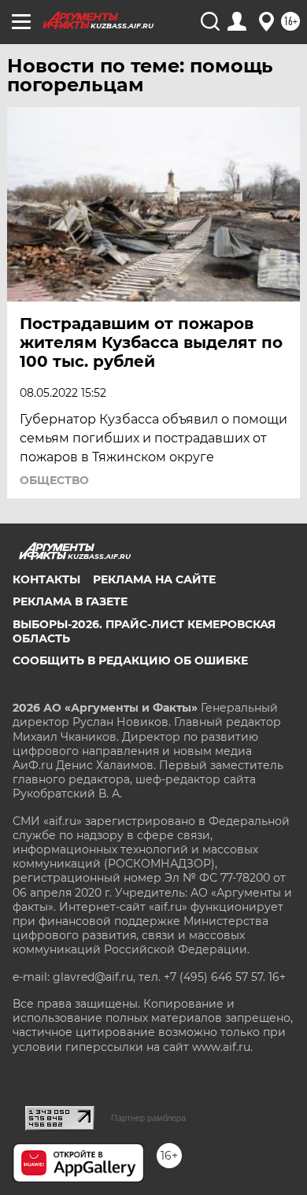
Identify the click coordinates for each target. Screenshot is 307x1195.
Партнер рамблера (148, 1118)
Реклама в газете (70, 601)
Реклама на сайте (154, 579)
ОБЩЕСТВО (54, 480)
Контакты (46, 579)
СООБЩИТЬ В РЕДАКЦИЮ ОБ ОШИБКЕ (130, 660)
